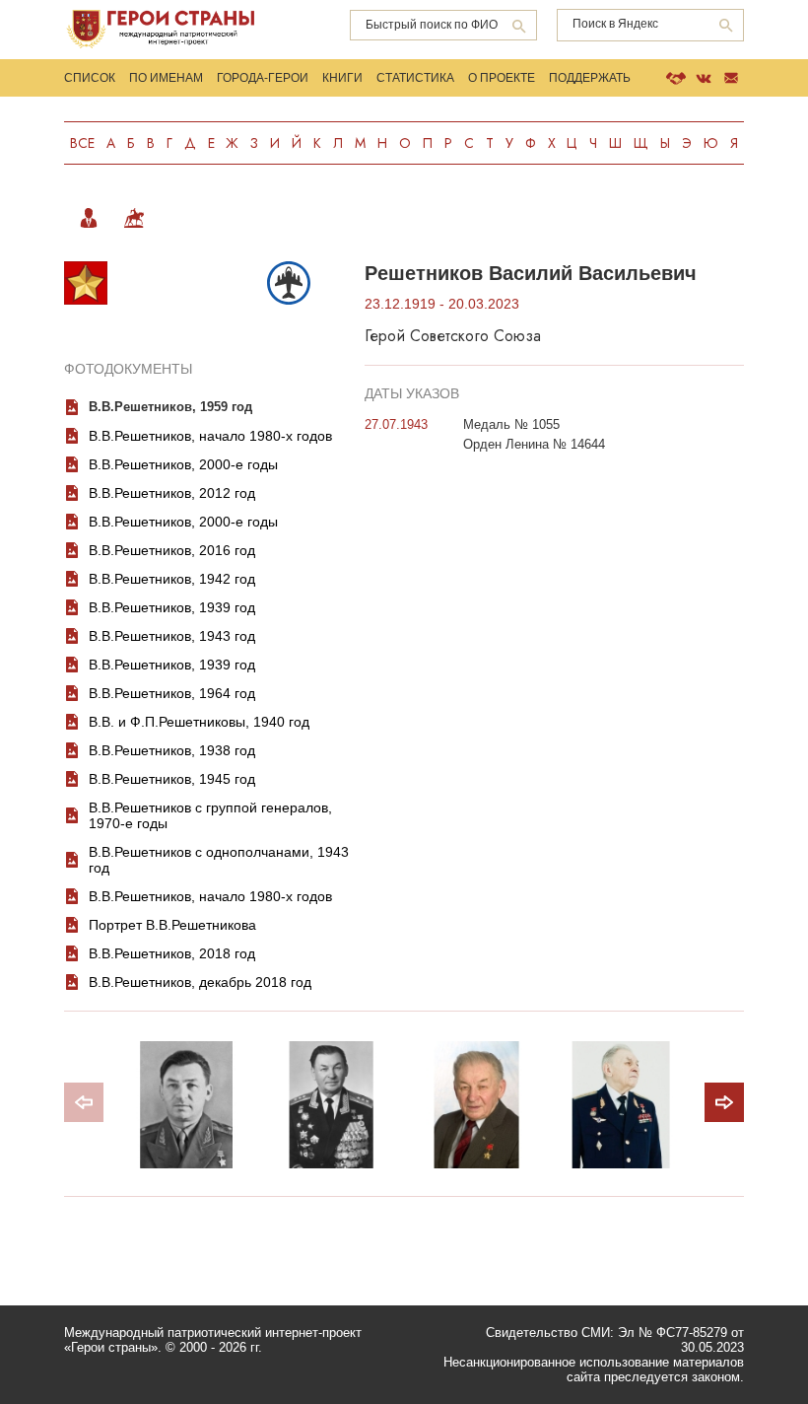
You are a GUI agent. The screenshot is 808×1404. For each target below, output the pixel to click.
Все (82, 143)
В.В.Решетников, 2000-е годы (183, 464)
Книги (342, 78)
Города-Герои (262, 78)
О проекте (501, 78)
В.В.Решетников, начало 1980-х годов (210, 436)
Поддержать (590, 78)
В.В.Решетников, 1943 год (172, 636)
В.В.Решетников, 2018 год (172, 953)
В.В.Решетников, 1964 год (172, 693)
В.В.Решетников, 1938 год (172, 750)
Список (89, 78)
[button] (724, 1102)
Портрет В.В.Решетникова (172, 925)
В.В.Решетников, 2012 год (172, 493)
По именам (166, 78)
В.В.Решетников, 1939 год (172, 607)
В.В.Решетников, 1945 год (172, 779)
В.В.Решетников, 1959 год (170, 406)
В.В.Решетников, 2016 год (172, 550)
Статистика (415, 78)
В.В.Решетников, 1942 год (172, 579)
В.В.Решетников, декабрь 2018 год (200, 982)
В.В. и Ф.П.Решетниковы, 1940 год (199, 722)
